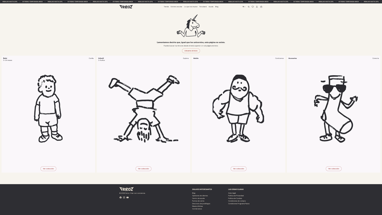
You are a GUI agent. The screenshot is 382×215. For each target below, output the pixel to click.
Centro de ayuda (198, 198)
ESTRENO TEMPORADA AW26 (27, 1)
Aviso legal (232, 193)
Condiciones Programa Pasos (238, 204)
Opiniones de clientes (200, 196)
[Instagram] (124, 197)
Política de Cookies (235, 198)
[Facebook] (120, 197)
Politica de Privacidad (236, 196)
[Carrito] (261, 7)
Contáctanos (197, 209)
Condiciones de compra (237, 201)
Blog (193, 193)
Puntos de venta (198, 201)
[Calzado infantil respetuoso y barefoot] (143, 114)
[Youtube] (127, 197)
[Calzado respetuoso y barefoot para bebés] (48, 114)
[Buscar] (249, 7)
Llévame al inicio (191, 51)
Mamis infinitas (197, 206)
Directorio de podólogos (201, 204)
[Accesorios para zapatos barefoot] (333, 114)
